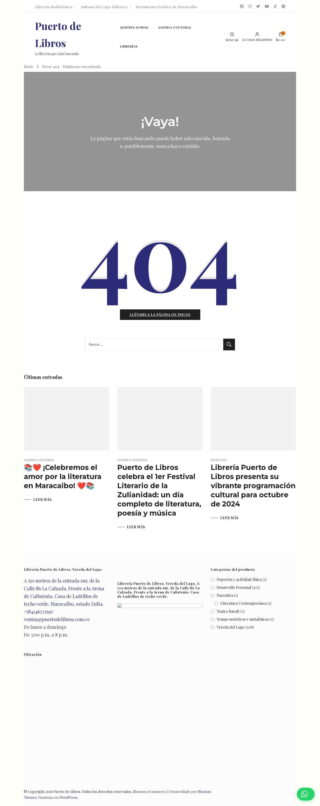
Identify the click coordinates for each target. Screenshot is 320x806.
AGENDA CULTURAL (175, 27)
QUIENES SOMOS (134, 27)
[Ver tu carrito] (280, 35)
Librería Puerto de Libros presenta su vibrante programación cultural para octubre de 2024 (253, 485)
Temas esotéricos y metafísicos (243, 619)
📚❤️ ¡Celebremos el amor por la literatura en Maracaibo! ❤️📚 (62, 476)
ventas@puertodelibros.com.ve (57, 619)
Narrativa (225, 595)
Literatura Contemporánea (243, 603)
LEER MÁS (42, 499)
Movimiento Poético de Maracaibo (166, 7)
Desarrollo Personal (234, 587)
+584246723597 (38, 611)
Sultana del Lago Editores (104, 7)
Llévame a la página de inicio (160, 314)
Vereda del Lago (231, 627)
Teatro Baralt (228, 611)
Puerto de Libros (66, 791)
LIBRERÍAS (129, 46)
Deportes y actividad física (239, 579)
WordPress (68, 797)
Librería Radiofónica (54, 7)
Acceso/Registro (257, 39)
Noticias (219, 460)
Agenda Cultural (39, 460)
